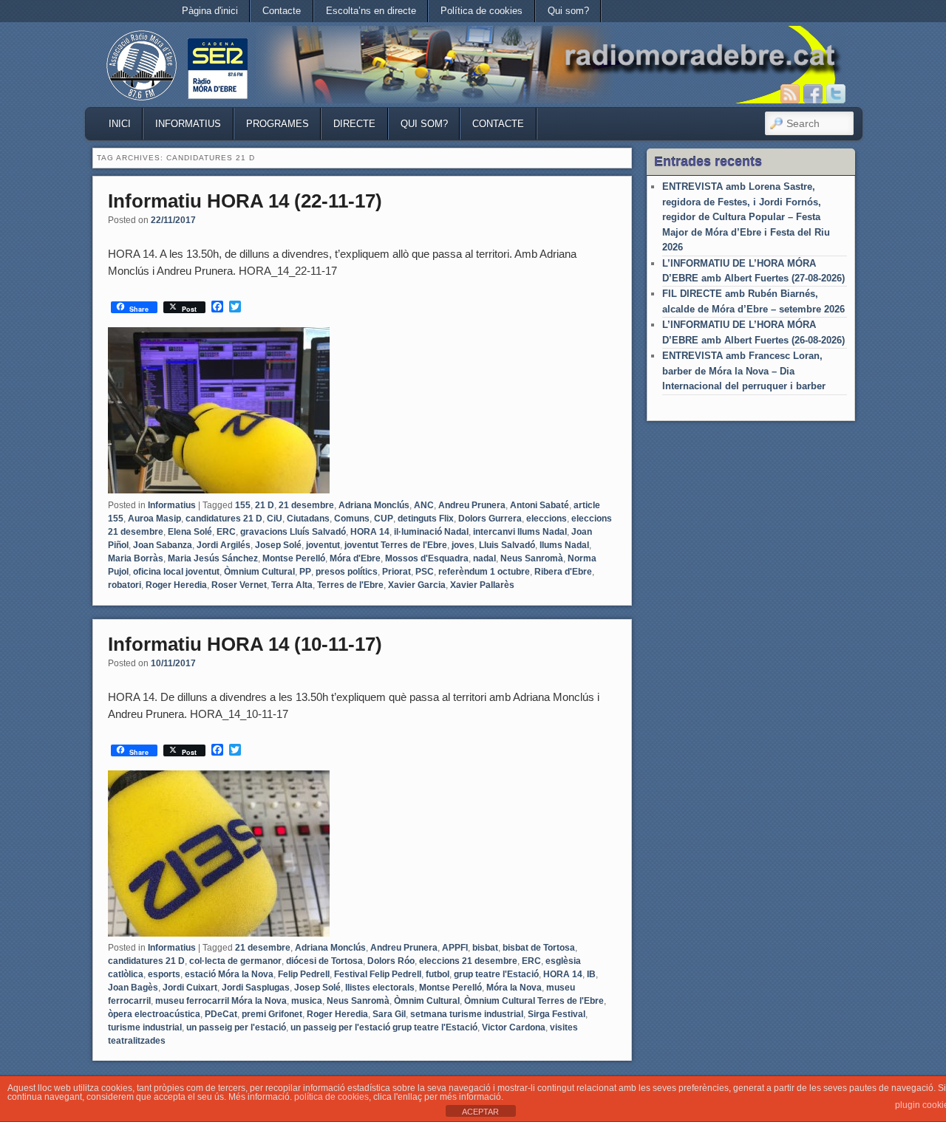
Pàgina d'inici (210, 10)
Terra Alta (292, 585)
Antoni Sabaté (539, 505)
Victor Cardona (513, 1027)
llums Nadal (564, 545)
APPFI (455, 948)
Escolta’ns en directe (371, 10)
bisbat (485, 948)
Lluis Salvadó (507, 545)
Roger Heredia (176, 585)
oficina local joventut (176, 572)
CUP (383, 518)
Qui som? (568, 10)
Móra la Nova (514, 987)
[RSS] (790, 93)
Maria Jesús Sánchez (213, 558)
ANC (424, 505)
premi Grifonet (272, 1014)
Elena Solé (190, 532)
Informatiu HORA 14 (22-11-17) (245, 201)
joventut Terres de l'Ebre (395, 545)
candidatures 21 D (224, 518)
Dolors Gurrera (490, 518)
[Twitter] (835, 93)
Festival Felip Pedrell (377, 974)
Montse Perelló (293, 558)
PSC (424, 572)
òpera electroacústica (154, 1014)
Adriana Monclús (373, 505)
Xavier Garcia (417, 585)
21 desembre (306, 505)
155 (243, 505)
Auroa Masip (154, 518)
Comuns (352, 518)
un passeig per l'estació (236, 1027)
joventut (323, 545)
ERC (226, 532)
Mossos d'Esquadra (427, 558)
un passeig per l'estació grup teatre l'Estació (383, 1027)
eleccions (546, 518)
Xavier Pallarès (482, 585)
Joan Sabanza (162, 545)
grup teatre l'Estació (496, 974)
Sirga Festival (556, 1014)
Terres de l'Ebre (350, 585)
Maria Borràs (135, 558)
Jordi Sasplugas (256, 987)
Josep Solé (278, 545)
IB (591, 974)
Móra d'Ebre (355, 558)
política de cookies (331, 1097)
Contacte (281, 10)
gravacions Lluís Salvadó (293, 532)
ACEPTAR (480, 1111)
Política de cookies (481, 10)
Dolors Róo (391, 961)
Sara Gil (389, 1014)
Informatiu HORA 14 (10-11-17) (245, 644)
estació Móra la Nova (229, 974)
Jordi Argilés (224, 545)
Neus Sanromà (531, 558)
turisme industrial (145, 1027)
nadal (484, 558)
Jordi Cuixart (190, 987)
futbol (437, 974)
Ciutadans (308, 518)
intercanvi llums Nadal (520, 532)
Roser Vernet (239, 585)
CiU (274, 518)
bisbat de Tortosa (539, 948)
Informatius (188, 123)
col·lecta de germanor (235, 961)
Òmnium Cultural (259, 572)
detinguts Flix (426, 518)
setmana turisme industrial (466, 1014)
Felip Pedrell (304, 974)
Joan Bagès (133, 987)
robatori (124, 585)
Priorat (396, 572)
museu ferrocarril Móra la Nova (221, 1001)
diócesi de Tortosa (324, 961)
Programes (277, 123)
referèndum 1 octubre (484, 572)
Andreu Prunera (472, 505)
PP (305, 572)
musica (306, 1001)
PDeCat (221, 1014)
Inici (120, 123)
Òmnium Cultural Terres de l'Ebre (534, 1001)
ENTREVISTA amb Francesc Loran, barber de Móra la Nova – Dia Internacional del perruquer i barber (744, 370)
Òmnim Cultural (427, 1001)
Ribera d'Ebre (563, 572)
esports (164, 974)
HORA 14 (369, 532)
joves (463, 545)
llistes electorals (380, 987)
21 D (264, 505)
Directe (354, 123)
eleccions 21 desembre (468, 961)
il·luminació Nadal (431, 532)
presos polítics (347, 572)
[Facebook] (813, 93)
